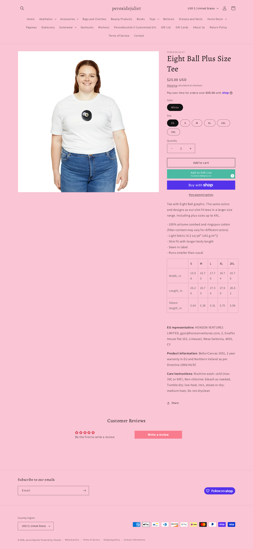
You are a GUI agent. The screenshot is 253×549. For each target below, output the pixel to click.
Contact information (134, 539)
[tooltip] (232, 176)
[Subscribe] (84, 490)
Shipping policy (112, 539)
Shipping (172, 85)
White (175, 107)
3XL (173, 132)
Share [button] (175, 403)
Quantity (172, 140)
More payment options (201, 194)
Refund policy (72, 539)
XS (172, 123)
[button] (22, 8)
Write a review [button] (158, 435)
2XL (223, 123)
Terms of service (91, 539)
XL (209, 123)
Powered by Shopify (51, 540)
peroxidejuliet (33, 540)
